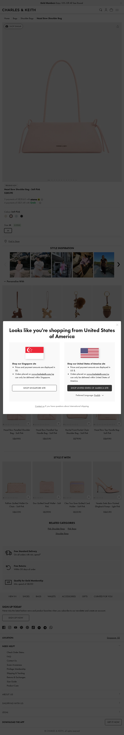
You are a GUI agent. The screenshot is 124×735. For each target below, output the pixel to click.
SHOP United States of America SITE (89, 388)
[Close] (117, 325)
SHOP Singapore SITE (34, 388)
